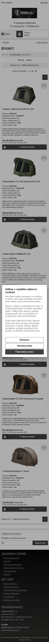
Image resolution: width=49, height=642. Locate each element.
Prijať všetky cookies (24, 352)
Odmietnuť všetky (24, 346)
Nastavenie (24, 340)
